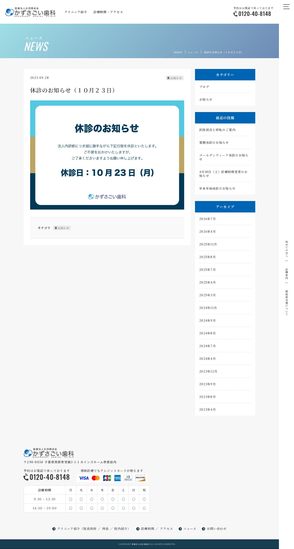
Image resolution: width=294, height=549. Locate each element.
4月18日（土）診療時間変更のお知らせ (223, 174)
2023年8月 (207, 397)
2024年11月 (208, 308)
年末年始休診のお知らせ (217, 188)
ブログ (204, 87)
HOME (177, 52)
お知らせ (176, 78)
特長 (105, 528)
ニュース (193, 52)
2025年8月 (207, 257)
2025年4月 (207, 282)
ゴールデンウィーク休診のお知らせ (224, 157)
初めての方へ (286, 248)
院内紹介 (120, 528)
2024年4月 (207, 358)
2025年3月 (207, 295)
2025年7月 (207, 269)
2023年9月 (207, 384)
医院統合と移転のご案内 (217, 130)
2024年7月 (207, 346)
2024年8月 (207, 333)
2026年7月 (207, 219)
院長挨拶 (90, 528)
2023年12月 (208, 371)
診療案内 (286, 273)
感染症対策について (286, 303)
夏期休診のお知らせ (214, 142)
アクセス (166, 528)
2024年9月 (207, 320)
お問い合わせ (217, 528)
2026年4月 (207, 231)
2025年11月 (208, 244)
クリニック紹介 (68, 528)
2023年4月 (207, 409)
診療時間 (147, 528)
